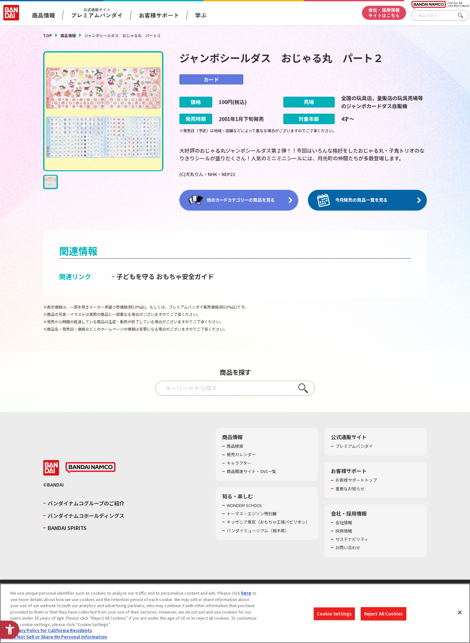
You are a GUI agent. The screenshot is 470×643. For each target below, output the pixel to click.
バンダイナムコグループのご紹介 (86, 503)
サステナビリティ (351, 539)
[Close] (460, 612)
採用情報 (343, 531)
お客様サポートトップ (356, 480)
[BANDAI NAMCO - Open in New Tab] (90, 468)
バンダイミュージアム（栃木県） (258, 531)
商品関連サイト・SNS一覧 (251, 471)
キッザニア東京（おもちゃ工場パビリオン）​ (268, 522)
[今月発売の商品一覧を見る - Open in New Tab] (367, 200)
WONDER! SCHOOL (244, 505)
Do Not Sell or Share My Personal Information (58, 636)
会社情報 (343, 523)
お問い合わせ (347, 548)
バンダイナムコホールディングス (86, 515)
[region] (235, 613)
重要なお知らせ (349, 489)
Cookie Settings (334, 614)
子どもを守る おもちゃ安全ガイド (165, 276)
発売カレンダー (241, 454)
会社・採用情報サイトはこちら (384, 13)
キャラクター (239, 463)
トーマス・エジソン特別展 (252, 514)
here (246, 593)
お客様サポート (159, 15)
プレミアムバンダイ (354, 446)
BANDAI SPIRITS (67, 527)
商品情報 (68, 35)
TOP (47, 35)
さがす (464, 15)
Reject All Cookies (383, 614)
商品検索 (235, 446)
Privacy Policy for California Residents (51, 630)
